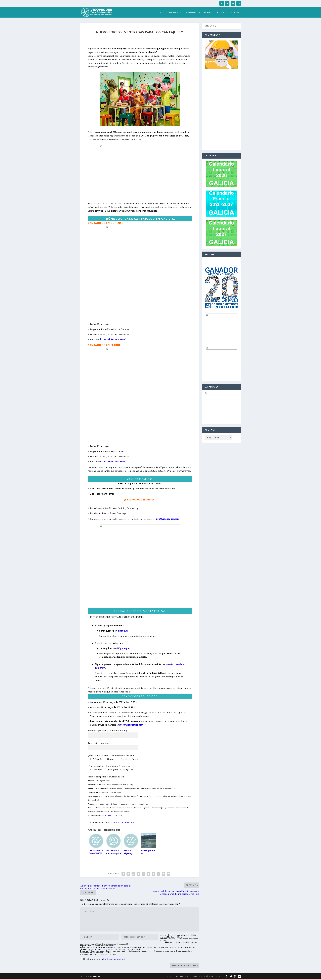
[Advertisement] (221, 109)
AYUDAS (207, 12)
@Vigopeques (123, 648)
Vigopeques (122, 630)
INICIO (161, 12)
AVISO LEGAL (172, 976)
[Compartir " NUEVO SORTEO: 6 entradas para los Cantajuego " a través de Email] (163, 873)
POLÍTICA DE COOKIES (213, 976)
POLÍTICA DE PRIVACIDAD (191, 976)
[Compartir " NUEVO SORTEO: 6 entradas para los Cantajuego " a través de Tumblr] (138, 873)
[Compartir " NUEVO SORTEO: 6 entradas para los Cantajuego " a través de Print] (168, 873)
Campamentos (175, 12)
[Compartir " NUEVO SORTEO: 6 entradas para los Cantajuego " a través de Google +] (133, 873)
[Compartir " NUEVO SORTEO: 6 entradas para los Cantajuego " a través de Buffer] (153, 873)
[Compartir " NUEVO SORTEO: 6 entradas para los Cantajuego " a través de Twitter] (128, 873)
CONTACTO (233, 12)
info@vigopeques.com (167, 519)
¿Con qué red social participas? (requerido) (109, 766)
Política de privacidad (114, 959)
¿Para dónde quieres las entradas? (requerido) (111, 755)
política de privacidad (108, 815)
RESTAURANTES (193, 12)
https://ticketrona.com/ (113, 339)
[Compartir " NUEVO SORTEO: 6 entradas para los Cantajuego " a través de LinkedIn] (148, 873)
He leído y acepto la (105, 959)
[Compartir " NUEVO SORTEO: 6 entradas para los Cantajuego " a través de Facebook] (123, 873)
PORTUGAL (220, 12)
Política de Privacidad (124, 822)
